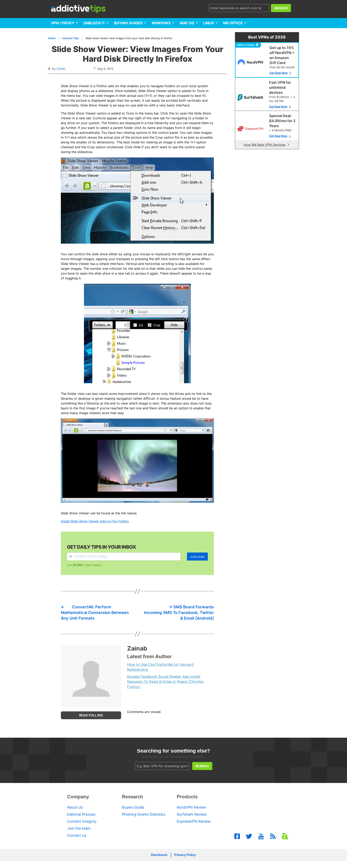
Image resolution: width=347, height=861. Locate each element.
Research (132, 796)
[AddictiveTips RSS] (273, 836)
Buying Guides (128, 23)
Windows (161, 23)
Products (187, 796)
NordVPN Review (191, 807)
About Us (75, 807)
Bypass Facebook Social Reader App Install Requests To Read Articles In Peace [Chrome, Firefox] (165, 681)
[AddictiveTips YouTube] (261, 836)
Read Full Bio (91, 715)
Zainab (60, 68)
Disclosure (159, 855)
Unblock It (94, 23)
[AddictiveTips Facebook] (237, 836)
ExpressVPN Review (194, 821)
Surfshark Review (192, 814)
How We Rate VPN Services (265, 145)
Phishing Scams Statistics (143, 814)
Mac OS (187, 23)
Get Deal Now (278, 73)
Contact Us (76, 835)
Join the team (79, 828)
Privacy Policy (185, 855)
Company (78, 796)
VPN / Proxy (62, 23)
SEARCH (281, 8)
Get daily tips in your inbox (101, 547)
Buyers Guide (133, 807)
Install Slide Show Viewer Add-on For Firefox (95, 521)
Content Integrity (82, 821)
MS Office (233, 23)
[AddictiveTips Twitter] (249, 836)
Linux (208, 23)
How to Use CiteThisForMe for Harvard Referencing (160, 667)
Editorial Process (81, 814)
